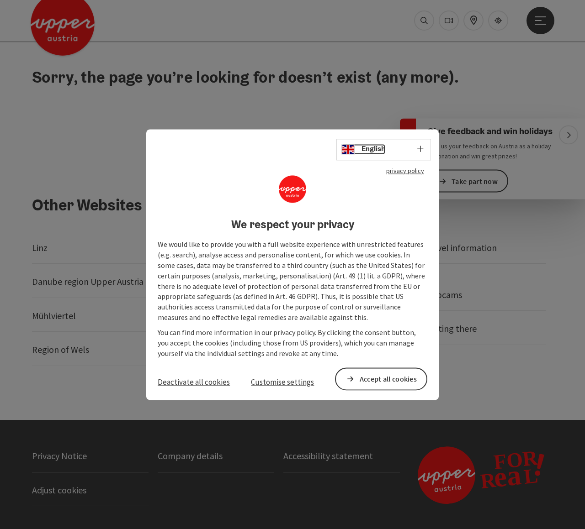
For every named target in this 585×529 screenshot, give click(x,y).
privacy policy (405, 171)
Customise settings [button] (282, 382)
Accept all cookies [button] (388, 378)
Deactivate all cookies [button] (194, 382)
